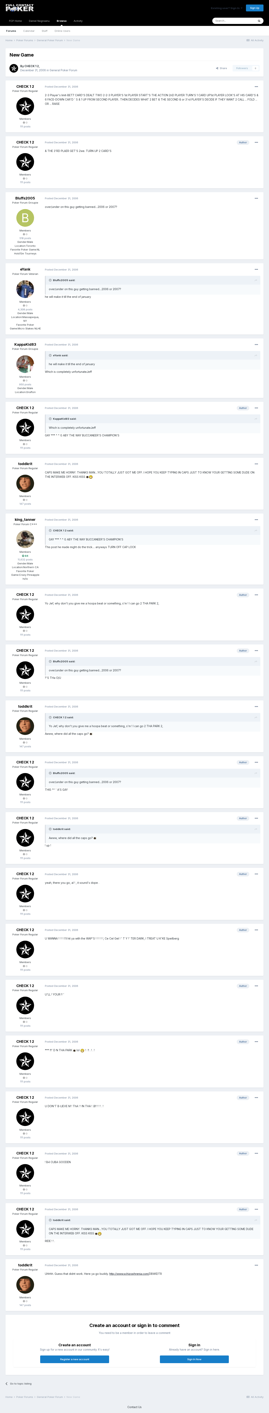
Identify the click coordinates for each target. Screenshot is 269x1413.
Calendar (29, 30)
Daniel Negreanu (39, 20)
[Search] (259, 21)
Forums (11, 30)
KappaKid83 (25, 344)
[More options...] (256, 86)
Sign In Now (194, 1359)
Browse (62, 20)
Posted (61, 86)
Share (222, 68)
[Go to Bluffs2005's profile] (25, 218)
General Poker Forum (63, 70)
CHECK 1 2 (31, 66)
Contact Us (134, 1407)
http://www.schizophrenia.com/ (129, 1273)
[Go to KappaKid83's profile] (25, 364)
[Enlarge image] (87, 476)
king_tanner (25, 519)
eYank (25, 269)
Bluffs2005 (25, 198)
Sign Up (254, 7)
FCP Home (15, 20)
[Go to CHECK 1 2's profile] (13, 68)
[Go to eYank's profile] (25, 289)
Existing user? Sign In (226, 8)
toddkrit (25, 464)
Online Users (62, 30)
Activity (78, 20)
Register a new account (74, 1359)
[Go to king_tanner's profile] (25, 539)
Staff (44, 30)
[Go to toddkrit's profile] (25, 483)
